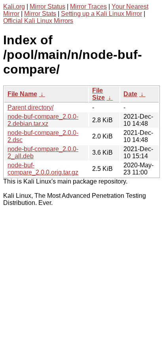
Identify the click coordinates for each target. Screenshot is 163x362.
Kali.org (14, 6)
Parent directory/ (30, 107)
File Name (22, 94)
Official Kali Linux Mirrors (38, 20)
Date (130, 94)
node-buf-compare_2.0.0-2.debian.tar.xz (43, 120)
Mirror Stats (40, 13)
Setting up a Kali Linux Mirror (101, 13)
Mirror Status (47, 6)
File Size (98, 94)
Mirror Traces (88, 6)
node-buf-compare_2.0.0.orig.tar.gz (43, 169)
